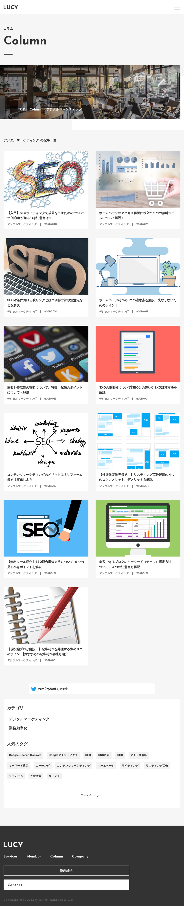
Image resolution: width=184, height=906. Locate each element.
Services (11, 856)
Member (33, 856)
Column (56, 856)
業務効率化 (18, 728)
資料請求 (66, 871)
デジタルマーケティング (29, 719)
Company (80, 856)
